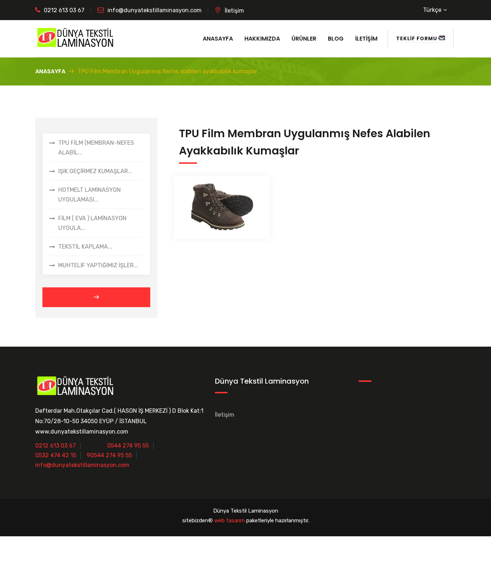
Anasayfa (218, 38)
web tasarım (229, 520)
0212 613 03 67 (64, 10)
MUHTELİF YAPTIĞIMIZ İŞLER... (98, 265)
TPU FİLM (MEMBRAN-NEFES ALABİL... (96, 147)
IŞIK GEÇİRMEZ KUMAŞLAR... (95, 171)
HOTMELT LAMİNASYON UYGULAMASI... (89, 194)
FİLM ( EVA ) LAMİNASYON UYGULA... (92, 223)
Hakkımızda (262, 38)
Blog (336, 38)
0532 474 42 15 (55, 455)
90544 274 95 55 (109, 455)
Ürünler (304, 38)
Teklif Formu (416, 38)
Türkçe (432, 9)
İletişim (234, 10)
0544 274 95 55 (128, 445)
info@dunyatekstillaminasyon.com (154, 10)
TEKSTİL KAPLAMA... (85, 246)
